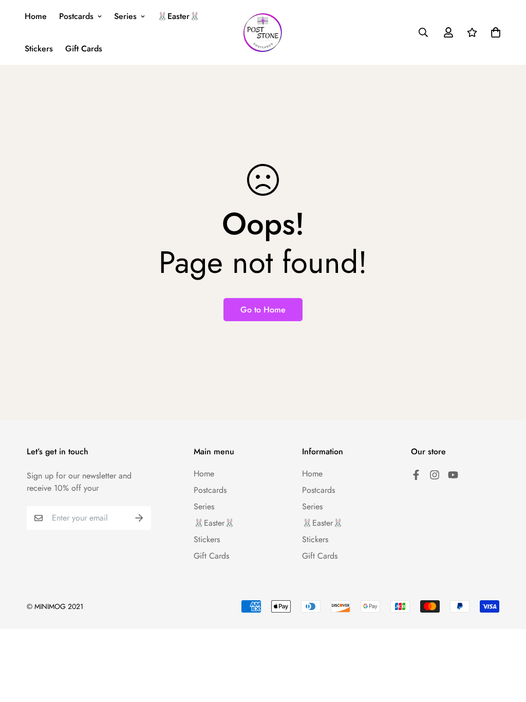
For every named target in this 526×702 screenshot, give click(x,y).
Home (36, 16)
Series (125, 16)
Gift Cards (83, 48)
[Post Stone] (262, 32)
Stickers (39, 48)
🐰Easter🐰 (178, 16)
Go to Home (263, 310)
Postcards (76, 16)
